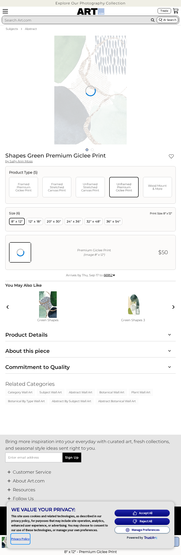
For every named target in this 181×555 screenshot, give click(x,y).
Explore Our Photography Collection (90, 3)
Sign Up (72, 457)
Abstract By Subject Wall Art (71, 401)
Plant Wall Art (140, 392)
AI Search (169, 19)
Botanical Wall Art (111, 392)
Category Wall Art (20, 392)
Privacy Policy (20, 539)
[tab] (23, 187)
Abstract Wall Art (80, 392)
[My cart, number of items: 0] (175, 10)
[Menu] (5, 11)
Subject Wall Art (51, 392)
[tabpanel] (90, 238)
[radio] (17, 221)
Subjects (12, 29)
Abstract (31, 29)
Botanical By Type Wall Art (26, 401)
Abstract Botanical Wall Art (117, 401)
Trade (164, 10)
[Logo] (90, 11)
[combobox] (75, 20)
